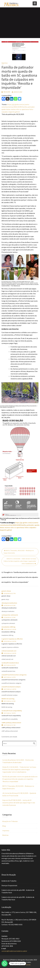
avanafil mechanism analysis (11, 687)
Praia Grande (17, 138)
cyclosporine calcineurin (10, 615)
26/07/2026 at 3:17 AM (9, 725)
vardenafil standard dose (10, 663)
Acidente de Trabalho (9, 881)
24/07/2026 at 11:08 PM (9, 689)
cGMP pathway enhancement (11, 723)
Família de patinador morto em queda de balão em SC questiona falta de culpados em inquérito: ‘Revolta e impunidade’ (19, 779)
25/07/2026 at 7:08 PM (9, 713)
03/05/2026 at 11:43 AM (9, 629)
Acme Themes (26, 965)
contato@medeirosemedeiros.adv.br (14, 951)
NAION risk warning (8, 699)
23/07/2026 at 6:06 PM (9, 665)
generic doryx (6, 591)
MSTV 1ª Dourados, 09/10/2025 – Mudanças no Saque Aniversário (19, 552)
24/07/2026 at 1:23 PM (9, 677)
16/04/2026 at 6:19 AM (9, 605)
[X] (7, 99)
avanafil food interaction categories (14, 675)
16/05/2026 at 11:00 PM (9, 653)
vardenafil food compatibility (12, 711)
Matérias (5, 835)
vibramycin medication (9, 603)
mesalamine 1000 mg (8, 627)
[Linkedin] (11, 99)
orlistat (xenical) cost (9, 651)
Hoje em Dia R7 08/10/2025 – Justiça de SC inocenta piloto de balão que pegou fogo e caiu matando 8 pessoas (18, 802)
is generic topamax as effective (12, 639)
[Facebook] (3, 99)
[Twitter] (19, 99)
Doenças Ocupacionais (9, 885)
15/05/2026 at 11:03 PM (9, 641)
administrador (17, 92)
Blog (4, 826)
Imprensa (4, 63)
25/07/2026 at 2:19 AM (9, 701)
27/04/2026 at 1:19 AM (9, 617)
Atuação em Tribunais (10, 821)
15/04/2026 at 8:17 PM (9, 593)
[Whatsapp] (15, 99)
